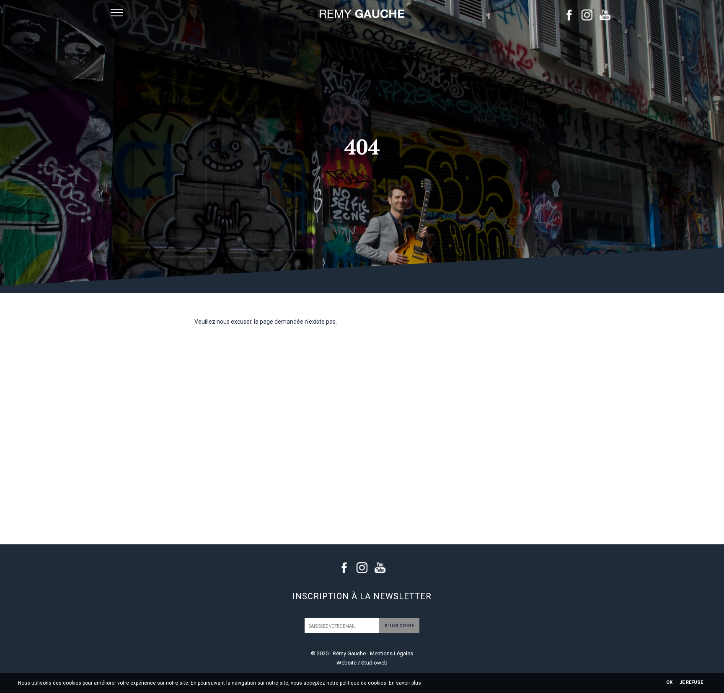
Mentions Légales (391, 653)
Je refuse (691, 682)
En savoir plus (405, 683)
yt (605, 14)
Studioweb (374, 663)
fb (569, 14)
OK (669, 682)
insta (587, 14)
